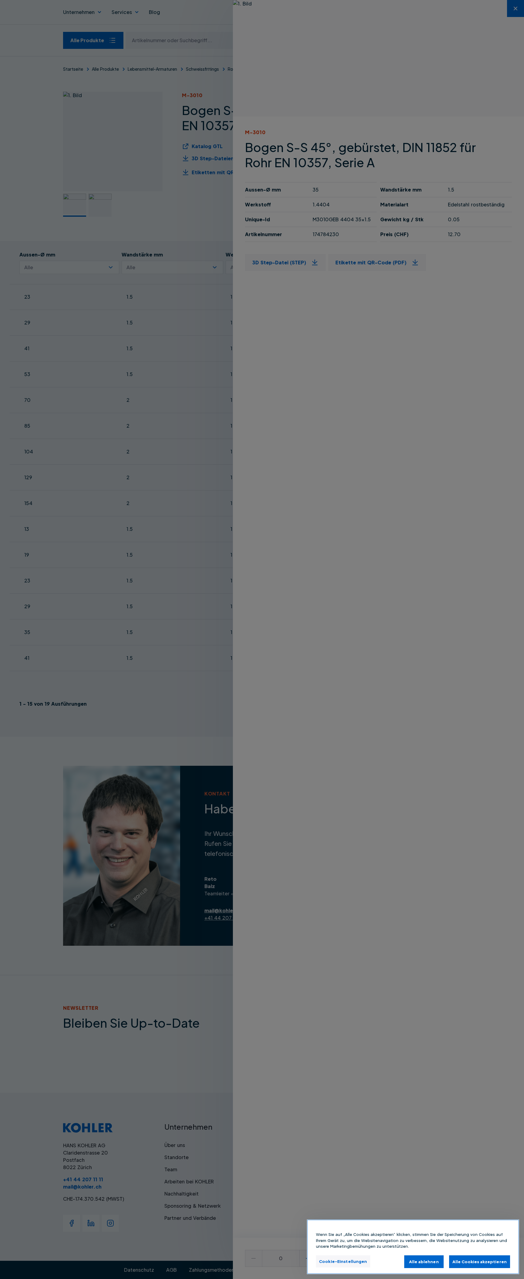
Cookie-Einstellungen (343, 1261)
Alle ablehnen (424, 1261)
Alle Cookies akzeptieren (479, 1261)
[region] (413, 1247)
